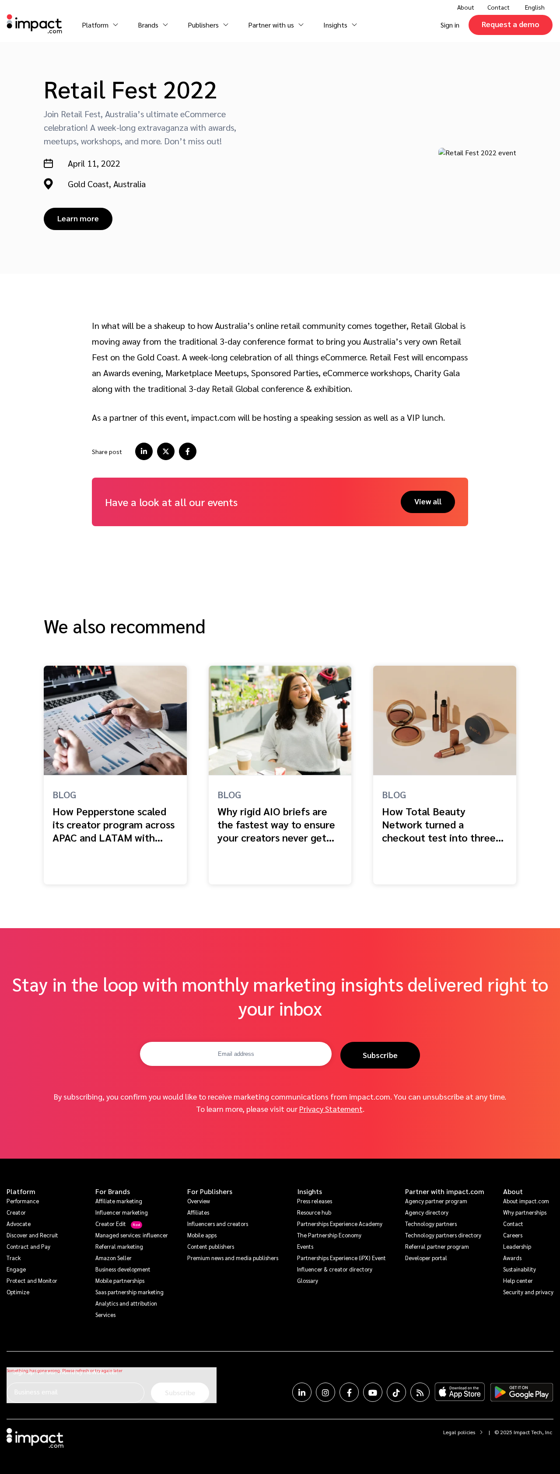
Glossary (307, 1280)
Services (105, 1314)
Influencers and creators (217, 1223)
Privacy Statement (331, 1109)
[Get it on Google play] (521, 1392)
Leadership (517, 1246)
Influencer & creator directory (334, 1269)
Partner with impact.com (444, 1191)
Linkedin (302, 1392)
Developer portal (426, 1257)
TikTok (396, 1392)
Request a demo (510, 24)
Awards (512, 1257)
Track (14, 1257)
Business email (36, 1391)
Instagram (325, 1392)
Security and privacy (528, 1292)
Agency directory (426, 1212)
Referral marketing (119, 1246)
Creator (16, 1212)
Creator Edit (110, 1223)
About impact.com (526, 1201)
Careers (512, 1235)
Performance (23, 1201)
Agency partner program (436, 1201)
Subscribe (380, 1055)
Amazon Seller (113, 1257)
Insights (309, 1191)
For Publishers (209, 1191)
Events (305, 1246)
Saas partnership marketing (129, 1292)
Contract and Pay (28, 1246)
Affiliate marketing (118, 1201)
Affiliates (198, 1212)
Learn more (78, 218)
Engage (16, 1269)
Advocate (19, 1223)
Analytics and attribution (126, 1303)
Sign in (450, 24)
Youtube (373, 1392)
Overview (198, 1201)
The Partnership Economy (329, 1235)
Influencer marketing (121, 1212)
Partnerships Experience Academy (339, 1223)
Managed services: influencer (131, 1235)
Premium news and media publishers (232, 1257)
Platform (21, 1191)
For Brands (112, 1191)
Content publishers (210, 1246)
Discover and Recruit (32, 1235)
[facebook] (187, 451)
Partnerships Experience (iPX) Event (341, 1257)
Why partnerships (524, 1212)
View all (427, 501)
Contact (498, 7)
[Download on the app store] (460, 1392)
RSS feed (420, 1392)
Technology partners (431, 1223)
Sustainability (519, 1269)
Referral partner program (437, 1246)
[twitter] (166, 451)
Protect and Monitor (32, 1280)
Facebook (349, 1392)
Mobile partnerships (119, 1280)
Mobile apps (202, 1235)
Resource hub (314, 1212)
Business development (122, 1269)
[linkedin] (144, 451)
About (513, 1191)
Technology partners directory (443, 1235)
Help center (518, 1280)
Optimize (18, 1292)
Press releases (314, 1201)
